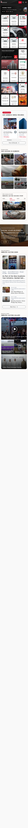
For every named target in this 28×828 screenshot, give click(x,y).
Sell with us (4, 796)
